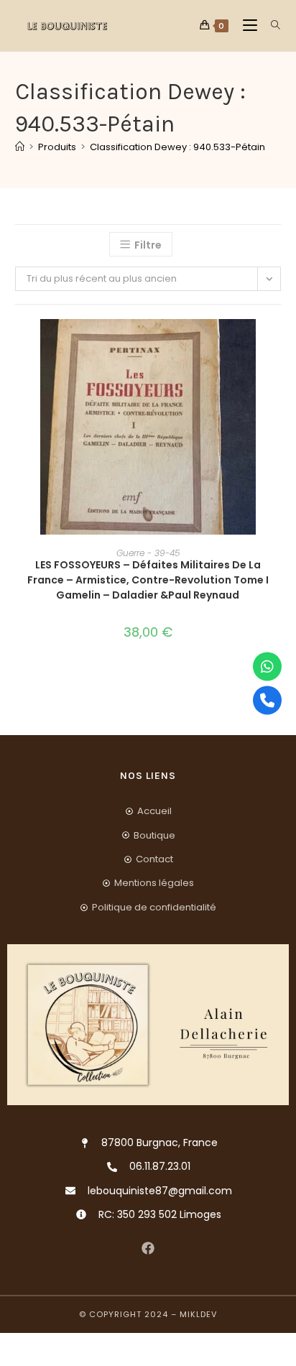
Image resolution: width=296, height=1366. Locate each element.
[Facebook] (148, 1248)
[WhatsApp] (267, 666)
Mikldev (198, 1314)
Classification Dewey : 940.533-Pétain (177, 147)
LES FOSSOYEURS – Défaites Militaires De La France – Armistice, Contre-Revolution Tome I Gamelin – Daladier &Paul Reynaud (148, 580)
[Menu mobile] (246, 25)
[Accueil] (19, 147)
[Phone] (267, 700)
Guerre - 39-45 (148, 553)
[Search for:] (270, 25)
